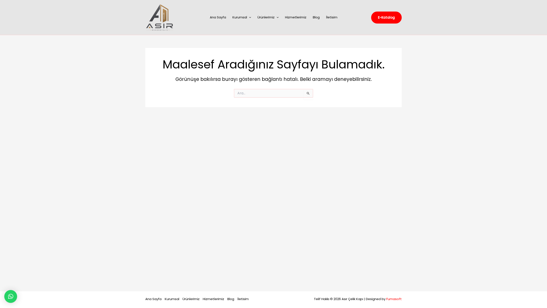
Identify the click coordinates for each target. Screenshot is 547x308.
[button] (249, 17)
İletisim (331, 17)
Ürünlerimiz (266, 17)
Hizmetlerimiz (295, 17)
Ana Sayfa (218, 17)
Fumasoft (394, 299)
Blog (316, 17)
